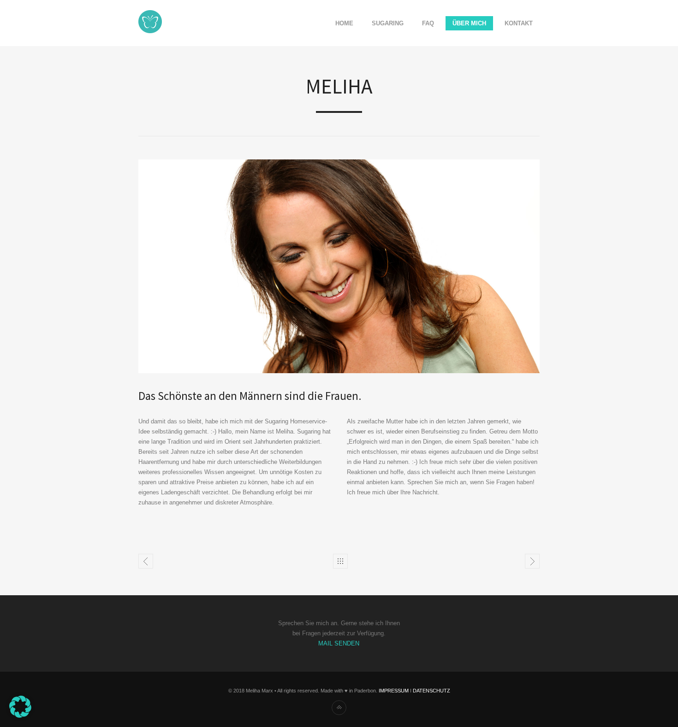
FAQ (428, 23)
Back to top (339, 707)
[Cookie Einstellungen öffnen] (20, 715)
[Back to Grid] (340, 561)
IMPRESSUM (394, 690)
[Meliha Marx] (150, 23)
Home (344, 23)
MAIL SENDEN (338, 643)
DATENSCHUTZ (431, 690)
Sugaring (388, 23)
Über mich (469, 23)
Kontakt (519, 23)
